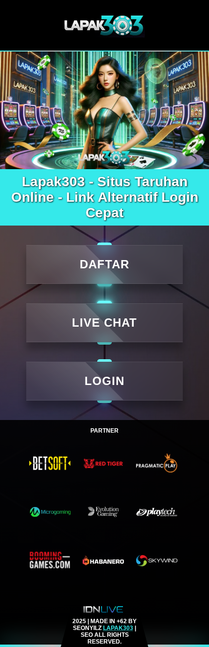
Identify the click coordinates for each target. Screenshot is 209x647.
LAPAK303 (118, 628)
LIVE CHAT (104, 322)
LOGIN (104, 380)
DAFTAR (104, 264)
